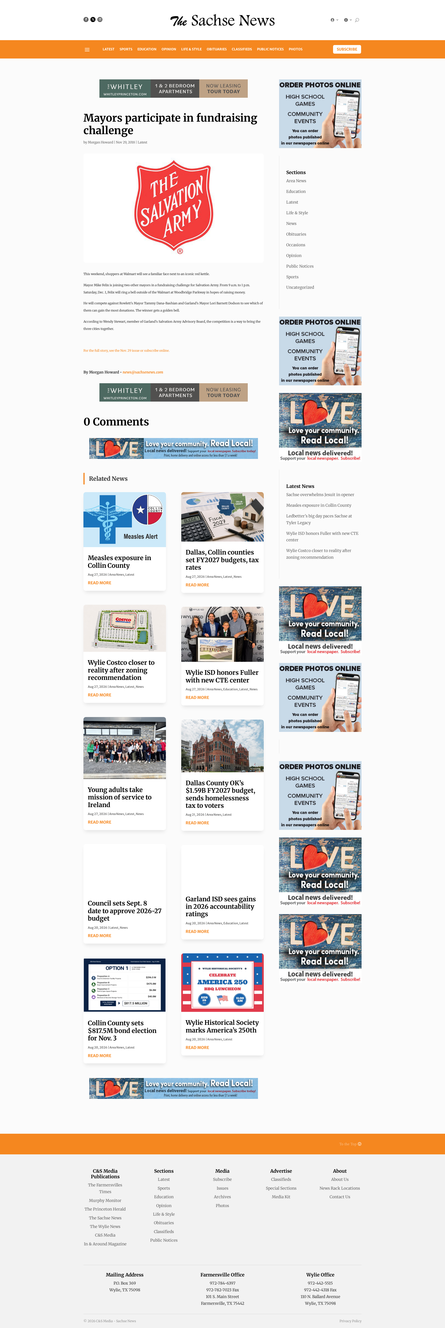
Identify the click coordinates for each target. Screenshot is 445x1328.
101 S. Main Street (222, 1296)
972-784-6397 (222, 1283)
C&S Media (105, 1235)
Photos (295, 49)
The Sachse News (105, 1218)
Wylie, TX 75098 (124, 1289)
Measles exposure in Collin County (119, 561)
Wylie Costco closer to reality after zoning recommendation (121, 670)
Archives (222, 1196)
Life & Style (191, 49)
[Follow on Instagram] (99, 19)
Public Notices (270, 49)
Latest (108, 49)
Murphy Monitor (105, 1200)
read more (99, 582)
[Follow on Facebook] (86, 19)
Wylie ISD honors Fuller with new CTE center (222, 676)
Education (146, 49)
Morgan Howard (100, 142)
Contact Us (340, 1196)
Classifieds (242, 49)
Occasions (295, 244)
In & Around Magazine (105, 1244)
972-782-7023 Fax (222, 1289)
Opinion (169, 49)
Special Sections (281, 1188)
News (140, 687)
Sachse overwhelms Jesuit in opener (320, 494)
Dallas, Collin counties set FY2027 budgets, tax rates (222, 559)
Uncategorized (300, 287)
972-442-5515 (320, 1283)
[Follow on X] (92, 19)
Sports (126, 49)
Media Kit (281, 1196)
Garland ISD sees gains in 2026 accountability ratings (221, 906)
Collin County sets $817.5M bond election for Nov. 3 (122, 1030)
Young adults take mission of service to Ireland (120, 797)
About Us (340, 1179)
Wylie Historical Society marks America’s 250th (222, 1026)
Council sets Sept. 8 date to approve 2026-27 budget (125, 910)
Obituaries (217, 49)
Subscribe (347, 49)
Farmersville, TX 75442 (222, 1303)
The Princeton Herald (105, 1209)
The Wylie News (105, 1226)
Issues (222, 1188)
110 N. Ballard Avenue (320, 1296)
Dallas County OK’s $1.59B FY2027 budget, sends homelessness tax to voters (220, 794)
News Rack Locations (340, 1188)
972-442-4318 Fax (320, 1289)
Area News (116, 575)
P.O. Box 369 (125, 1283)
